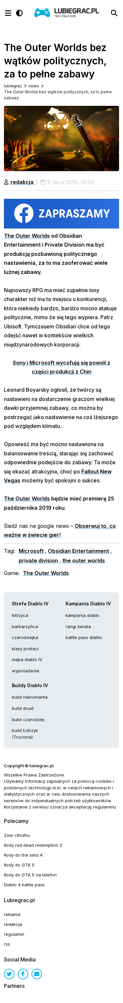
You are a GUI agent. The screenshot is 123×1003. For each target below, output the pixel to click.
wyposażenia (25, 670)
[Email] (36, 974)
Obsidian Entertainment (78, 551)
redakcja (22, 182)
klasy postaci (25, 648)
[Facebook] (23, 974)
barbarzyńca (25, 626)
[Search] (114, 13)
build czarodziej (28, 719)
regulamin (14, 934)
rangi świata (78, 626)
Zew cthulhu (17, 835)
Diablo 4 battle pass (24, 884)
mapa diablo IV (27, 659)
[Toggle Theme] (19, 13)
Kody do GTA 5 (19, 864)
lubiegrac (13, 85)
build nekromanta (30, 697)
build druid (22, 708)
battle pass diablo (84, 637)
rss (7, 944)
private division (38, 560)
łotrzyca (20, 615)
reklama (12, 914)
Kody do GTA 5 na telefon (30, 874)
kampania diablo (82, 615)
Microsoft (31, 551)
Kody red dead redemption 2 (33, 845)
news (34, 85)
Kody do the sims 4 (23, 855)
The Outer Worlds (27, 235)
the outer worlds (83, 560)
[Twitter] (9, 974)
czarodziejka (25, 637)
